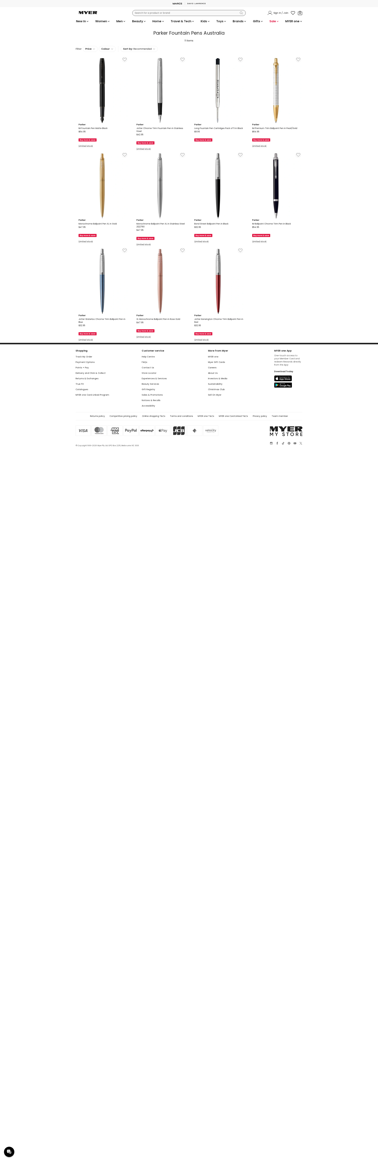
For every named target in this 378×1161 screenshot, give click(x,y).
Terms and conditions (181, 416)
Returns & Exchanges (87, 378)
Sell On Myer (214, 394)
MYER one (213, 356)
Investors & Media (217, 378)
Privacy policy (260, 416)
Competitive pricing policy (123, 416)
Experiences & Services (154, 378)
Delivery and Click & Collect (91, 373)
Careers (212, 367)
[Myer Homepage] (88, 14)
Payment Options (85, 362)
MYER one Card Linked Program (92, 394)
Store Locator (149, 373)
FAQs (144, 362)
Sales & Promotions (152, 394)
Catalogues (82, 389)
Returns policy (97, 416)
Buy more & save (87, 140)
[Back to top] (369, 1154)
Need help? (9, 1152)
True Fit (80, 383)
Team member (280, 416)
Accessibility (148, 405)
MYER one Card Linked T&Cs (233, 416)
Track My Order (84, 356)
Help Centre (148, 356)
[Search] (242, 13)
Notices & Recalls (151, 400)
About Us (213, 373)
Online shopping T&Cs (153, 416)
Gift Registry (148, 389)
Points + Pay (82, 367)
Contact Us (148, 367)
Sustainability (215, 383)
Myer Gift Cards (216, 362)
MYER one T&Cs (206, 416)
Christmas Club (216, 389)
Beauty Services (150, 383)
